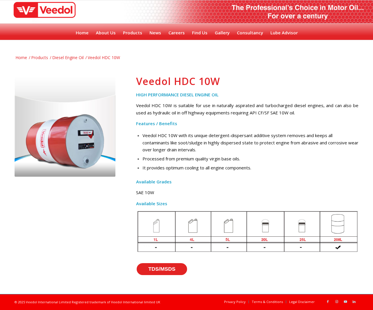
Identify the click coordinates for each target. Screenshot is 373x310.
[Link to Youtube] (345, 301)
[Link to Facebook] (327, 301)
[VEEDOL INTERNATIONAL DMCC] (44, 17)
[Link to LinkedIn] (354, 301)
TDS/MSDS (161, 269)
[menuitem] (82, 31)
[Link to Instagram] (336, 301)
